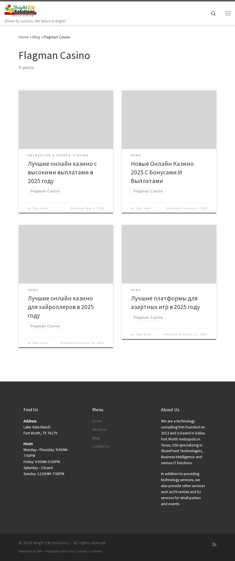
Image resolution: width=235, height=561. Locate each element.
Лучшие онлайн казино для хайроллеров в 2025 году (61, 306)
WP (39, 551)
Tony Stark (40, 208)
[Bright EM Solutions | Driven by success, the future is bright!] (20, 10)
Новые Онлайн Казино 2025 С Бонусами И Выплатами (162, 172)
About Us (99, 429)
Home (24, 37)
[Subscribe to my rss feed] (214, 544)
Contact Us (100, 446)
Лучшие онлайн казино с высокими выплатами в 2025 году (62, 172)
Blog (36, 37)
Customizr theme (88, 551)
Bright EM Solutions (51, 542)
